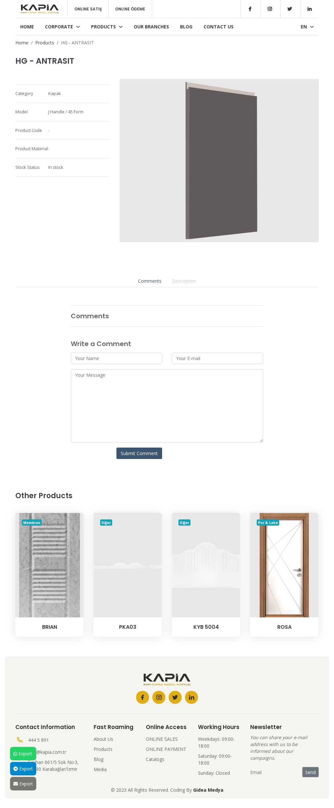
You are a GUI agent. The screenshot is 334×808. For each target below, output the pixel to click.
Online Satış (88, 9)
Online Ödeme (130, 9)
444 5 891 (38, 740)
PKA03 (127, 627)
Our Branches (151, 27)
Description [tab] (184, 281)
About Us (103, 739)
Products (104, 27)
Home (27, 27)
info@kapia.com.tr (47, 752)
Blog (186, 27)
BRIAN (49, 627)
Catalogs (155, 759)
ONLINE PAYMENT (166, 749)
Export (24, 754)
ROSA (284, 627)
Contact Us (219, 27)
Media (100, 769)
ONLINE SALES (162, 739)
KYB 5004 (206, 627)
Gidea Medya (208, 790)
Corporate (59, 27)
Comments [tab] (149, 281)
